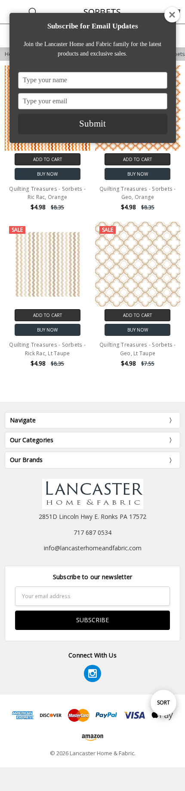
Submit (92, 123)
